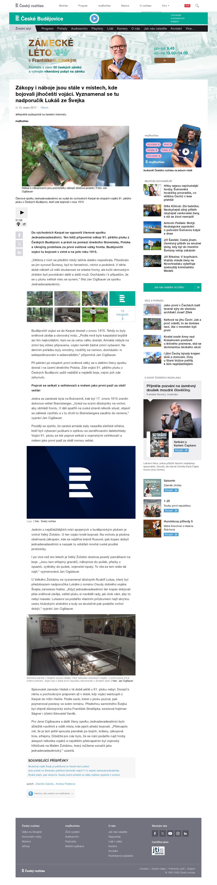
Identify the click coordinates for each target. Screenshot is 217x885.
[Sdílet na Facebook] (19, 235)
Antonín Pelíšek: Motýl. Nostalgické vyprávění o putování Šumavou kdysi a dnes (182, 228)
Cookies (144, 868)
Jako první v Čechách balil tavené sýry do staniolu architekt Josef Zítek (182, 309)
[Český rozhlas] (30, 5)
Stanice (125, 5)
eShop (26, 846)
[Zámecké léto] (108, 55)
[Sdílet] (24, 224)
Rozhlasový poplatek (120, 855)
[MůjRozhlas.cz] (22, 121)
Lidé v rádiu (115, 841)
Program (83, 5)
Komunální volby (31, 836)
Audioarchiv (177, 18)
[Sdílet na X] (19, 243)
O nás (136, 28)
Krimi (166, 144)
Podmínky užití (176, 868)
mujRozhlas (104, 5)
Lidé (110, 28)
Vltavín (44, 107)
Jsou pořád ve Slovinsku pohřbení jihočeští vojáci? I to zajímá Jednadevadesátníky (73, 770)
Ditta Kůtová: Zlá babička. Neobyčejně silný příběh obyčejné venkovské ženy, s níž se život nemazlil (182, 211)
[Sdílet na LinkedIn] (19, 252)
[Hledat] (197, 5)
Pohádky (151, 150)
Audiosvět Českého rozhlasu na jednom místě (167, 170)
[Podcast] (18, 224)
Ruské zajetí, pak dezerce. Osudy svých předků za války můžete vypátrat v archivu (74, 775)
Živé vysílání (152, 156)
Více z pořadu (154, 300)
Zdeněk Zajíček (44, 783)
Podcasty (70, 841)
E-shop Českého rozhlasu (163, 377)
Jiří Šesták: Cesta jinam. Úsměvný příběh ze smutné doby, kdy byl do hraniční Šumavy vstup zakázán (182, 245)
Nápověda (114, 836)
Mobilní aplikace (74, 846)
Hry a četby (152, 144)
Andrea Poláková (65, 783)
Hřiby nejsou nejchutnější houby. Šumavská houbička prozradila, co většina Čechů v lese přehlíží (181, 192)
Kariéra (112, 846)
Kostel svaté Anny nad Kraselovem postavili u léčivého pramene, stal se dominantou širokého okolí (182, 342)
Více (190, 28)
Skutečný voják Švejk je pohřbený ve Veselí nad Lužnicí (58, 766)
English (191, 868)
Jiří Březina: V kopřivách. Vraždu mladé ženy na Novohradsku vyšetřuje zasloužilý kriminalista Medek (181, 263)
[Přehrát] (22, 212)
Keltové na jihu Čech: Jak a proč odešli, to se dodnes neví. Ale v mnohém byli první (182, 325)
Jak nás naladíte (155, 28)
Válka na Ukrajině (32, 831)
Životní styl (23, 28)
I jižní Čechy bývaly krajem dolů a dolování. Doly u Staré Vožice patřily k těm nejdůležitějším (182, 359)
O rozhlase (145, 5)
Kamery (175, 22)
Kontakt (176, 28)
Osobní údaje (159, 868)
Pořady (62, 28)
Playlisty (97, 28)
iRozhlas (63, 5)
